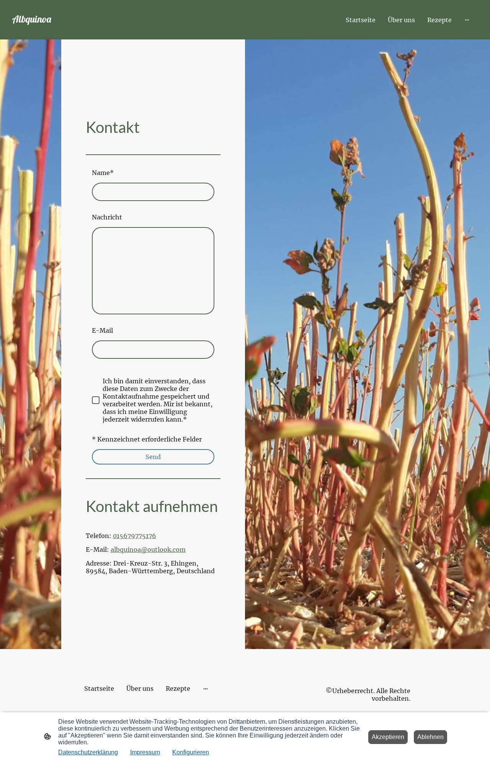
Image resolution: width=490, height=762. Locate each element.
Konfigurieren (190, 752)
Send (153, 457)
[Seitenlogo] (46, 28)
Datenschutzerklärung (88, 752)
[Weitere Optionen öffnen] (467, 20)
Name (103, 173)
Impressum (145, 752)
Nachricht (107, 217)
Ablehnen (430, 737)
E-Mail (102, 330)
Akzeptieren (388, 737)
